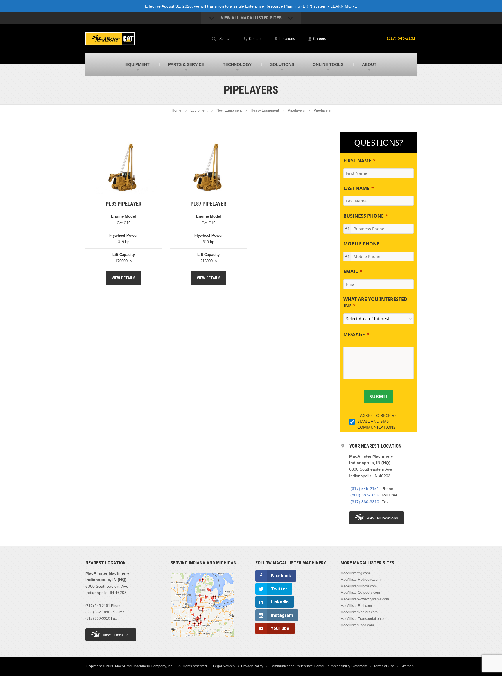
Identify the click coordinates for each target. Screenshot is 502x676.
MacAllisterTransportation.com (364, 619)
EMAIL (350, 271)
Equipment (198, 110)
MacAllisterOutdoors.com (360, 593)
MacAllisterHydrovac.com (360, 580)
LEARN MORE (343, 6)
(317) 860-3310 (364, 501)
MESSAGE (354, 334)
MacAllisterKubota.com (358, 586)
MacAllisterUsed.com (357, 625)
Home (176, 110)
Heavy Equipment (265, 110)
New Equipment (229, 110)
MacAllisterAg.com (355, 573)
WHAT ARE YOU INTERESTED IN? (375, 302)
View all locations (382, 518)
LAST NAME (356, 188)
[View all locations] (202, 641)
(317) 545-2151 (401, 38)
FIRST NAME (357, 160)
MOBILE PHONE (361, 244)
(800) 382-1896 (364, 495)
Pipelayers (296, 110)
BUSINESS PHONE (363, 216)
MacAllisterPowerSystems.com (364, 599)
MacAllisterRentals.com (359, 612)
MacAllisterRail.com (356, 606)
